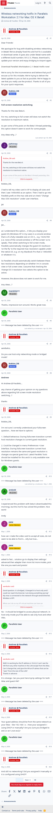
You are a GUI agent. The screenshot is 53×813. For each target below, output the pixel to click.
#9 (51, 417)
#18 (50, 717)
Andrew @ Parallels (10, 21)
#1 (51, 38)
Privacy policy (31, 810)
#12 (50, 531)
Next (27, 780)
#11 (50, 499)
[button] (2, 807)
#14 (50, 581)
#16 (50, 654)
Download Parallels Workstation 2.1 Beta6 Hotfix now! (25, 66)
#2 (51, 100)
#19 (50, 746)
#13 (50, 555)
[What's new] (44, 3)
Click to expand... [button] (26, 179)
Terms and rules (18, 810)
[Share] (47, 38)
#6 (51, 321)
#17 (50, 697)
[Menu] (4, 3)
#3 (51, 153)
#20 (50, 767)
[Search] (49, 3)
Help (40, 810)
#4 (51, 220)
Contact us (6, 810)
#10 (50, 476)
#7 (51, 344)
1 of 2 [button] (19, 780)
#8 (51, 373)
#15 (50, 633)
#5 (51, 300)
